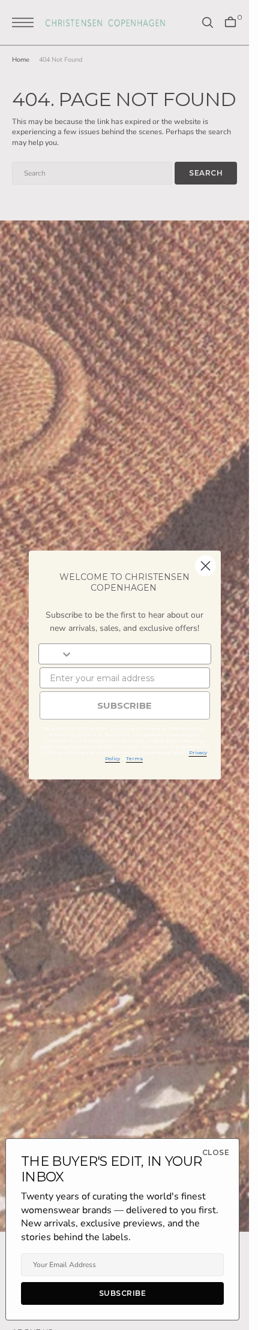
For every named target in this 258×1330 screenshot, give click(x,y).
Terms (134, 758)
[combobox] (56, 654)
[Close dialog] (205, 565)
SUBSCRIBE (124, 705)
